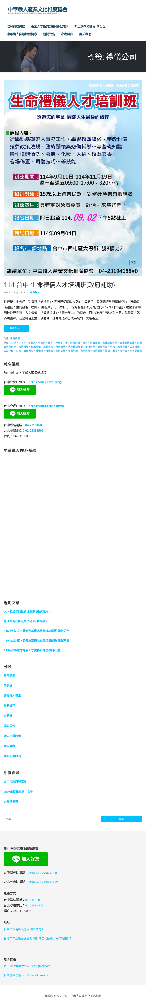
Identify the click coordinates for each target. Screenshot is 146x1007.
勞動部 (59, 342)
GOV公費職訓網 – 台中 (18, 791)
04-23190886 (34, 900)
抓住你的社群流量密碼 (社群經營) (25, 621)
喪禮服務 (95, 342)
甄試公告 (49, 34)
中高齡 (42, 342)
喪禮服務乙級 (127, 342)
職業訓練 (73, 350)
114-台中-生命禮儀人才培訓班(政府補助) (59, 284)
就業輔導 (24, 346)
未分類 (8, 716)
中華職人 (35, 292)
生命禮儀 (135, 346)
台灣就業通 (11, 801)
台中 (85, 342)
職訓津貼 (85, 350)
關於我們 (85, 34)
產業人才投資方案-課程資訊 (49, 26)
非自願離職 (136, 350)
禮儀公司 (28, 350)
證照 (115, 350)
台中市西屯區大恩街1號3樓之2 (23, 929)
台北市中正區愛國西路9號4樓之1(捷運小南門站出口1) (38, 938)
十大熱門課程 (72, 342)
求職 (112, 346)
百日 (18, 350)
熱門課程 (122, 346)
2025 (13, 342)
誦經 (107, 350)
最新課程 (15, 338)
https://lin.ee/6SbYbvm (46, 406)
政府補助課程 (16, 26)
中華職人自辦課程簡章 (22, 34)
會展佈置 (103, 346)
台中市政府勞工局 (15, 781)
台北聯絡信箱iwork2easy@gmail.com (28, 975)
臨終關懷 (98, 350)
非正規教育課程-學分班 (90, 26)
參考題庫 (67, 34)
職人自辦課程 (12, 736)
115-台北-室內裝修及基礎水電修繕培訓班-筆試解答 (36, 640)
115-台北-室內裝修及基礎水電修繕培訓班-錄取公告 (36, 631)
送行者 (123, 350)
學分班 (8, 685)
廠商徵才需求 (12, 695)
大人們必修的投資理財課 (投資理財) (27, 611)
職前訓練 (61, 350)
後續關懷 (36, 346)
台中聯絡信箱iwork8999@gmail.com (27, 966)
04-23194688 (34, 425)
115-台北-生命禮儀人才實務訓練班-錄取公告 (32, 650)
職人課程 (9, 746)
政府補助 (61, 346)
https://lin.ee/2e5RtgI (45, 382)
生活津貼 (9, 350)
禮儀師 (39, 350)
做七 (50, 342)
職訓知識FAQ (12, 756)
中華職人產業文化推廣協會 (37, 9)
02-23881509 (34, 430)
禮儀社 (49, 350)
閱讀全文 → (16, 328)
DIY (21, 342)
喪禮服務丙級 (109, 342)
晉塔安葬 (90, 346)
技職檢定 (48, 346)
